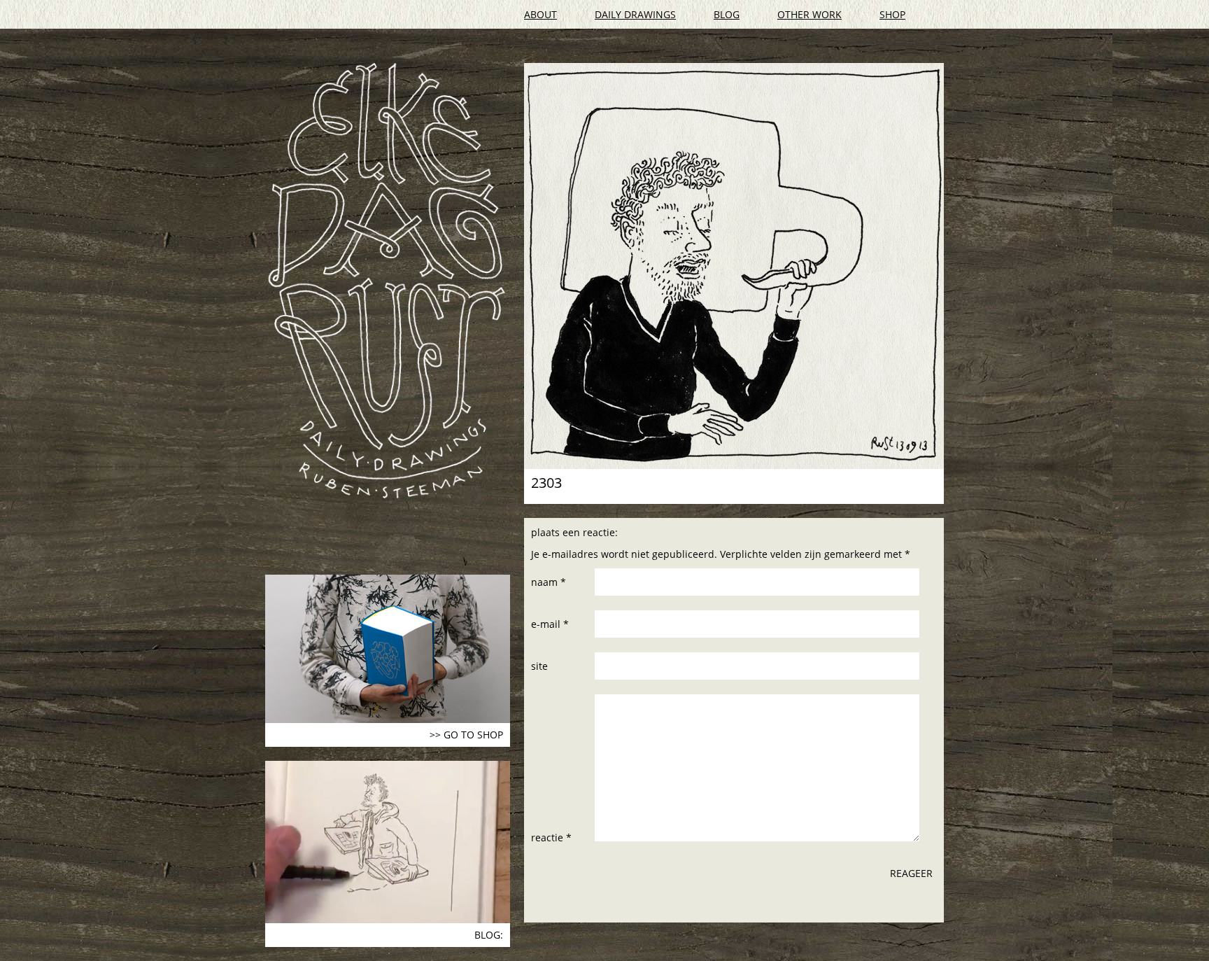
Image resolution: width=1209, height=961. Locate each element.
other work (809, 14)
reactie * (551, 837)
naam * (548, 582)
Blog (727, 14)
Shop (892, 14)
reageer (911, 873)
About (540, 14)
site (539, 666)
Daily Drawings (635, 14)
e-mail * (550, 624)
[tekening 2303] (734, 266)
